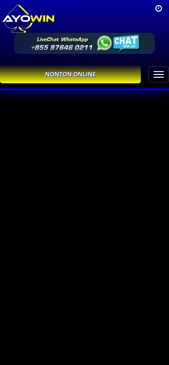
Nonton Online (70, 74)
